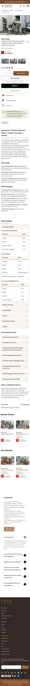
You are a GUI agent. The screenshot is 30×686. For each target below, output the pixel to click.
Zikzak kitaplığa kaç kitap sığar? (12, 355)
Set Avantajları (7, 310)
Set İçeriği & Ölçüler (8, 227)
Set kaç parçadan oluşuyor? (10, 337)
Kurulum (5, 315)
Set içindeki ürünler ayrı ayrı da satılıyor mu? (11, 367)
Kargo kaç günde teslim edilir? (11, 379)
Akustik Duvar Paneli (5, 654)
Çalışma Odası (19, 10)
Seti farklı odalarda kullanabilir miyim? (13, 361)
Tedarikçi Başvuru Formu (6, 616)
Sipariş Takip (4, 629)
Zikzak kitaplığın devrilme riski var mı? (14, 373)
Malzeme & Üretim (8, 305)
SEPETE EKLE (21, 73)
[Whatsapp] (25, 673)
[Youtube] (15, 673)
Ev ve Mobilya (4, 10)
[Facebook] (2, 673)
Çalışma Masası (5, 12)
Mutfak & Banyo (4, 638)
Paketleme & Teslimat (9, 321)
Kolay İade (3, 632)
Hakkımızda (3, 610)
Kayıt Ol (2, 627)
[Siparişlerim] (24, 6)
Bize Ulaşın (9, 529)
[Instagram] (5, 673)
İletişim (2, 613)
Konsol (2, 646)
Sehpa (2, 643)
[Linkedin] (18, 673)
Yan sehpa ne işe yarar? (9, 342)
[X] (8, 673)
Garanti (5, 326)
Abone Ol (25, 667)
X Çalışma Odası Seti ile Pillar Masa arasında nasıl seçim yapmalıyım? (13, 349)
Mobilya (11, 10)
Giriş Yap (3, 624)
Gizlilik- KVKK (4, 618)
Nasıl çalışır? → (18, 116)
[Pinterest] (12, 673)
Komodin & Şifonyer (5, 651)
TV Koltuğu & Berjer (5, 649)
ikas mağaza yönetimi (4, 685)
